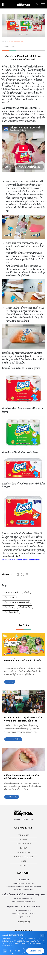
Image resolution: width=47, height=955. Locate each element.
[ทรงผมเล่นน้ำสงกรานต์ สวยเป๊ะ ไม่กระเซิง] (23, 644)
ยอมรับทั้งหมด (35, 951)
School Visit (23, 852)
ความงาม (9, 682)
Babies (23, 839)
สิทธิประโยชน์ (11, 797)
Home (4, 42)
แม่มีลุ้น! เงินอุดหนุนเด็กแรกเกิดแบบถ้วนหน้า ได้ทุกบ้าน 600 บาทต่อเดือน (22, 776)
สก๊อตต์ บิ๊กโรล (8, 607)
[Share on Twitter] (22, 574)
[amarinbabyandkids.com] (23, 4)
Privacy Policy (23, 921)
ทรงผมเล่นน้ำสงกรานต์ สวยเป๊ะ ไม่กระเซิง (22, 660)
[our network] (3, 4)
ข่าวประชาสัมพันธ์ (16, 42)
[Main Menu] (42, 4)
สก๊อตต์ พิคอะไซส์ (25, 607)
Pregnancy (24, 835)
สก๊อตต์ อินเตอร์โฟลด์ (11, 612)
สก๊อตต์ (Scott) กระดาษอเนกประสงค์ (16, 602)
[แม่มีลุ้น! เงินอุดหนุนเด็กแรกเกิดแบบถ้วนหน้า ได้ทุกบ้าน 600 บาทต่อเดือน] (23, 759)
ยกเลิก (17, 951)
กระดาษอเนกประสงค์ (11, 592)
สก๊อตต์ (26, 592)
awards (23, 865)
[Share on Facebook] (18, 574)
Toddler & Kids (23, 843)
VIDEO (24, 861)
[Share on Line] (27, 574)
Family (23, 848)
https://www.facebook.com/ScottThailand (21, 559)
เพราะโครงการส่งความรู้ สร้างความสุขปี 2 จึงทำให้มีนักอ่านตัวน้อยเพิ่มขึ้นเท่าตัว (23, 719)
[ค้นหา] (37, 4)
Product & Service (23, 856)
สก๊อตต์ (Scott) (9, 597)
